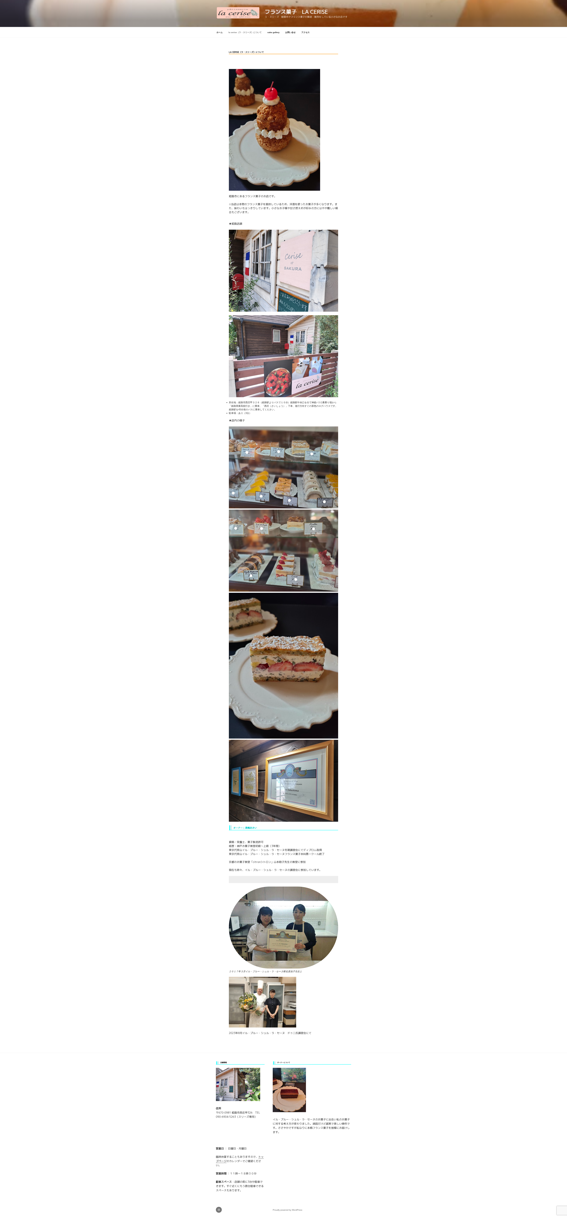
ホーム (219, 32)
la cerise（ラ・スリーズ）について (245, 32)
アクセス (305, 32)
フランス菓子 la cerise (296, 12)
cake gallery (273, 32)
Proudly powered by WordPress (287, 1210)
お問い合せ (290, 32)
